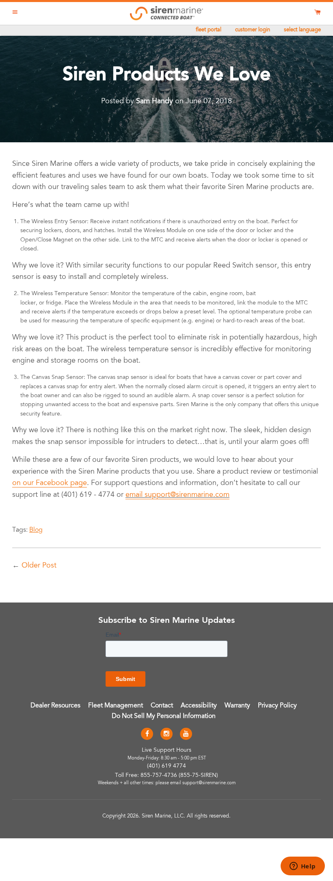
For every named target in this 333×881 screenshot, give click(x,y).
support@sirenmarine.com (209, 783)
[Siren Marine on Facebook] (147, 734)
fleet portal (208, 30)
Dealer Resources (55, 706)
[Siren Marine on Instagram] (166, 734)
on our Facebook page (49, 483)
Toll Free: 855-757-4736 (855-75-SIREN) (166, 776)
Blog (36, 530)
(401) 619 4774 (166, 766)
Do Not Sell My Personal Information (164, 716)
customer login (252, 30)
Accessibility (199, 706)
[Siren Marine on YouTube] (186, 734)
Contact (162, 706)
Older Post (39, 566)
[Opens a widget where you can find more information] (302, 867)
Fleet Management (115, 706)
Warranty (237, 706)
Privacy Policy (277, 706)
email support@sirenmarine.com (177, 495)
